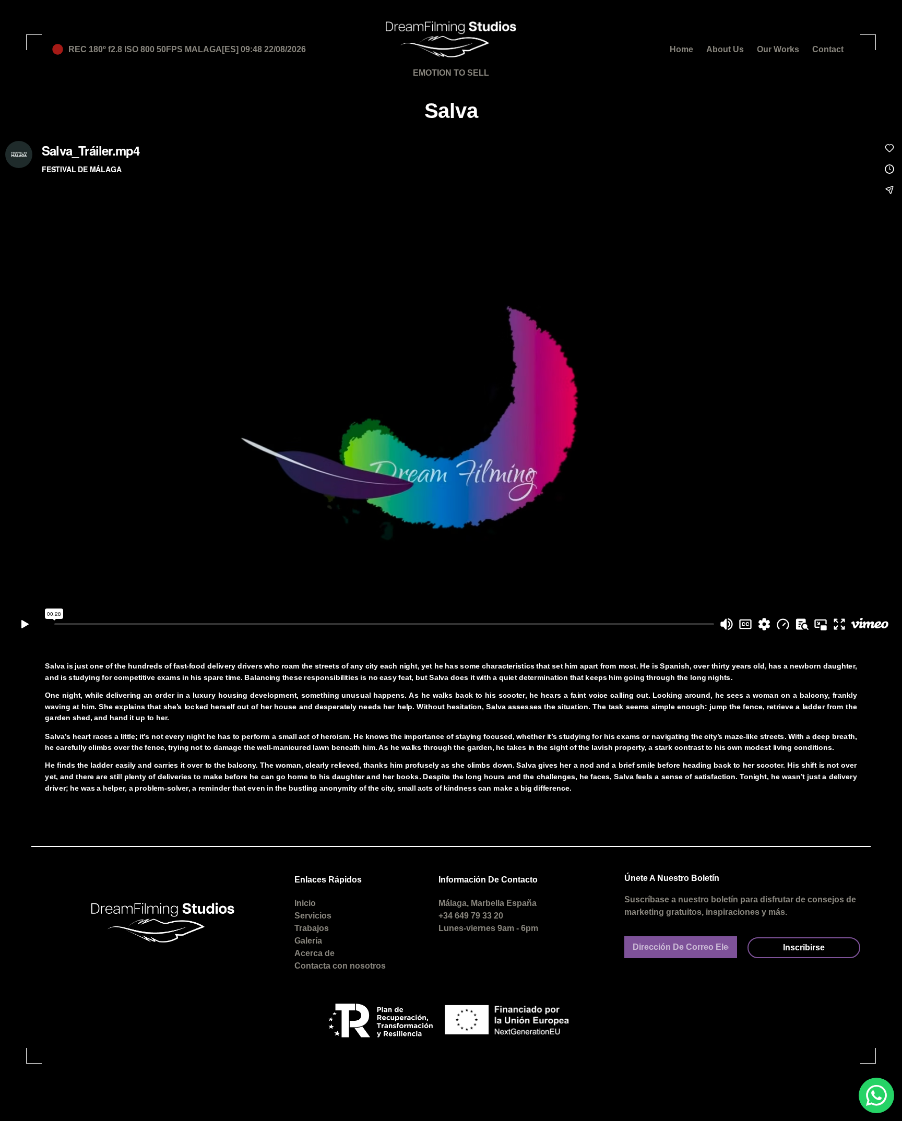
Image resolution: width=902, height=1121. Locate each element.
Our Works (778, 49)
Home (681, 49)
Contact (828, 49)
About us (725, 49)
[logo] (451, 39)
